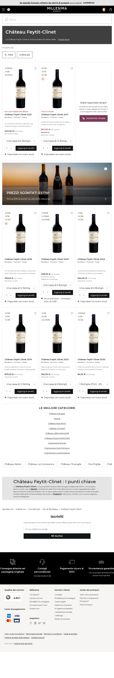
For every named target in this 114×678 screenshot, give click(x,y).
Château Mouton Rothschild (57, 438)
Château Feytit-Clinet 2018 (18, 259)
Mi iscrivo (57, 536)
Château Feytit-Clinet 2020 (91, 359)
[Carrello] (110, 9)
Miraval (57, 418)
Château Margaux (57, 413)
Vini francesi (34, 509)
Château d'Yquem (57, 428)
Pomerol (17, 117)
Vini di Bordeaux (50, 509)
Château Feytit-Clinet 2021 (18, 114)
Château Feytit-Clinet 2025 (55, 259)
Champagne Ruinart (57, 443)
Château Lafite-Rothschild (57, 433)
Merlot (34, 489)
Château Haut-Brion (57, 423)
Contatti (58, 595)
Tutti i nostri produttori (14, 634)
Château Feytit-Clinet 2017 (54, 114)
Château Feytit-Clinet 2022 (91, 259)
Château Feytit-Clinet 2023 (55, 359)
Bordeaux (8, 117)
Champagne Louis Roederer (57, 453)
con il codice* (51, 3)
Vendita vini (7, 509)
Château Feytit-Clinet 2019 (18, 359)
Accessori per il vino (38, 605)
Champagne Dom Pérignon (57, 448)
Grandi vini (21, 509)
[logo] (57, 9)
